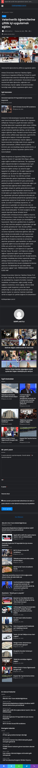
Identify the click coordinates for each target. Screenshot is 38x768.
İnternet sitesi (5, 493)
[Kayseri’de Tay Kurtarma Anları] (28, 432)
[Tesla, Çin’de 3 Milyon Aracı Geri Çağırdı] (7, 637)
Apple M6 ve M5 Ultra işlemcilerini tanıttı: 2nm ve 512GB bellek (24, 536)
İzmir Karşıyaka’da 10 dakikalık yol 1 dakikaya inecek (23, 627)
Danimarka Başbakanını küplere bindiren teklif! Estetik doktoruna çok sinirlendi (18, 529)
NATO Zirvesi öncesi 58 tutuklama (24, 107)
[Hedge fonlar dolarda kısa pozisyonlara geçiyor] (7, 645)
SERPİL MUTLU (8, 31)
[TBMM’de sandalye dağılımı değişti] (28, 413)
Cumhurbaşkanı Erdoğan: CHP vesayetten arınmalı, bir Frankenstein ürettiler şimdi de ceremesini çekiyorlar (28, 399)
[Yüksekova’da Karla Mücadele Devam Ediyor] (9, 388)
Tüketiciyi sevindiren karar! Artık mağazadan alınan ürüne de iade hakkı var (17, 576)
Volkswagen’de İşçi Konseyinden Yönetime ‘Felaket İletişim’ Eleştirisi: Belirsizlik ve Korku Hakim (24, 610)
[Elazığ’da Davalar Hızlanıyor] (9, 413)
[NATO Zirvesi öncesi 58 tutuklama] (6, 109)
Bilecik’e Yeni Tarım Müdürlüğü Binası (14, 523)
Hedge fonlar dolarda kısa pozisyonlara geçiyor (22, 644)
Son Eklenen (19, 517)
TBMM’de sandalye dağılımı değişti (26, 421)
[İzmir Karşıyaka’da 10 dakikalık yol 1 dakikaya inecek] (7, 628)
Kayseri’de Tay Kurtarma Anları (28, 439)
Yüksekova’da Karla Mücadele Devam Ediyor (9, 396)
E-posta (4, 487)
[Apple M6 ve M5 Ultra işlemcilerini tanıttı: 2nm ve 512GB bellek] (7, 537)
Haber (11, 12)
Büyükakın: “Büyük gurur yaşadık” (13, 593)
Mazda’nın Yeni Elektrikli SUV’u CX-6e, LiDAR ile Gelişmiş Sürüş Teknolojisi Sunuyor (23, 600)
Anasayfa (6, 12)
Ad (2, 480)
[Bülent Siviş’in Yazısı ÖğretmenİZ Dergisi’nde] (9, 432)
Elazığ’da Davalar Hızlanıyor (7, 421)
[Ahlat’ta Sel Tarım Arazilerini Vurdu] (7, 569)
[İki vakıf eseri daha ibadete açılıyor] (7, 620)
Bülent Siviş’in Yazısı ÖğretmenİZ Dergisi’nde (9, 439)
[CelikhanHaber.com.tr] (19, 6)
